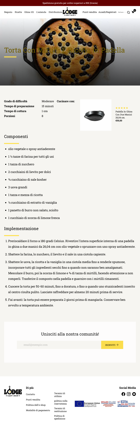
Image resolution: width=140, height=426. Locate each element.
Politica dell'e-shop (36, 405)
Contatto (30, 394)
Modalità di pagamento (38, 410)
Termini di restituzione (60, 410)
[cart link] (133, 12)
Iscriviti (110, 344)
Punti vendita (33, 399)
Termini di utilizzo (59, 395)
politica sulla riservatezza (60, 402)
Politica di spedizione (59, 417)
